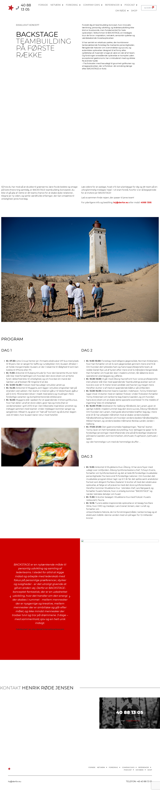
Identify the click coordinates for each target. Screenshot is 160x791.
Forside (43, 5)
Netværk (55, 5)
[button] (10, 596)
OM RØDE (120, 10)
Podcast (129, 5)
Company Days (91, 5)
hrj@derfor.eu (120, 202)
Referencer (112, 5)
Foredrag (72, 5)
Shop (134, 10)
